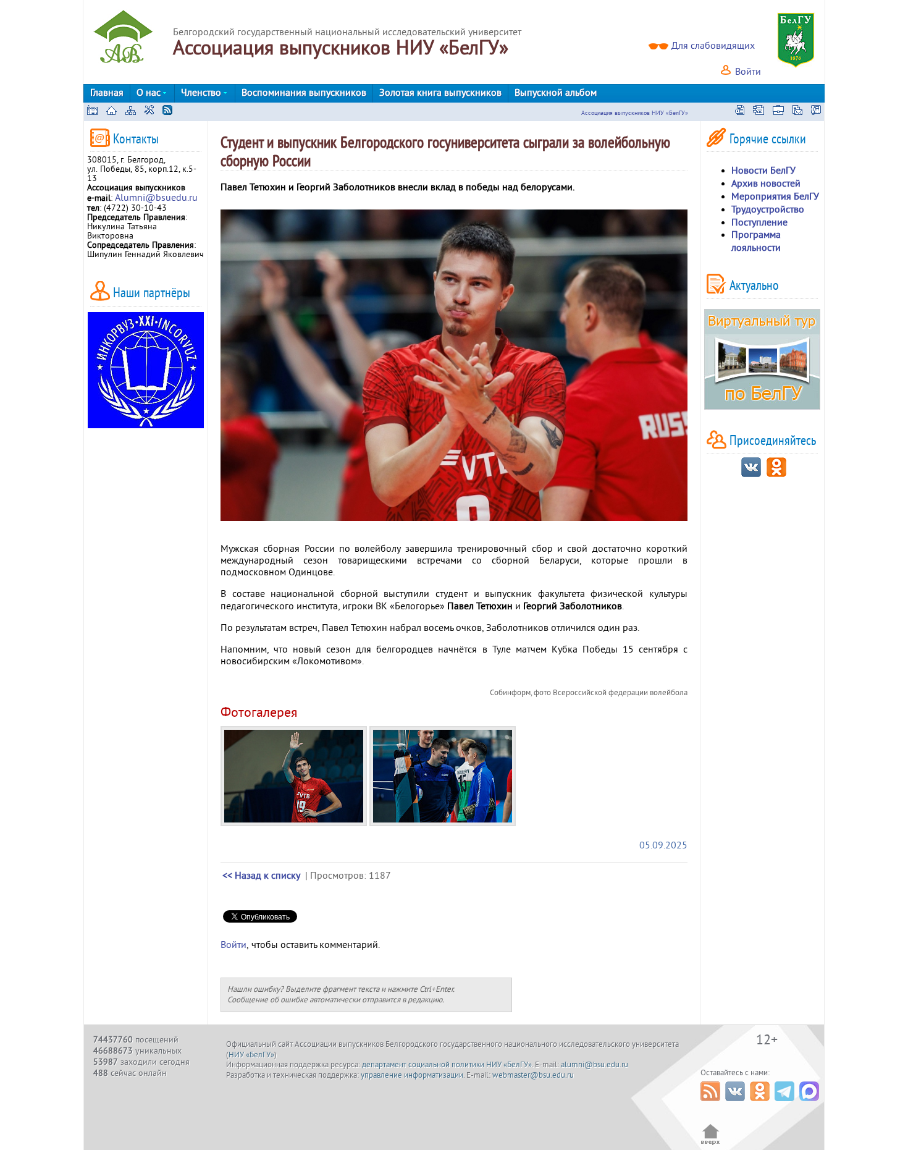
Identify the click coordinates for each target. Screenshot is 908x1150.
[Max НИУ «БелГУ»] (810, 1104)
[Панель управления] (149, 111)
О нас (150, 92)
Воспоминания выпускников (304, 92)
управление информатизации (412, 1075)
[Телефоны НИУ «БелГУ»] (816, 111)
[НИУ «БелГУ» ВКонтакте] (736, 1104)
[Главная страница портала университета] (92, 111)
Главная (107, 92)
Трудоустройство (767, 209)
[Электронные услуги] (778, 111)
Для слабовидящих (713, 45)
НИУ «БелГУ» (251, 1055)
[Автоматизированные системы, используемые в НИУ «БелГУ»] (758, 111)
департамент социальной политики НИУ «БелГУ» (447, 1064)
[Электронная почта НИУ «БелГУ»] (797, 111)
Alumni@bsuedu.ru (156, 197)
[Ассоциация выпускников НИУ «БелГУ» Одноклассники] (776, 474)
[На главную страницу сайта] (111, 111)
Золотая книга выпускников (440, 92)
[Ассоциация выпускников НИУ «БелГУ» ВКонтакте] (751, 474)
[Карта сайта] (130, 111)
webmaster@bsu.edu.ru (533, 1075)
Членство (202, 92)
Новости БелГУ (763, 170)
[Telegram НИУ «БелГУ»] (786, 1104)
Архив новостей (766, 183)
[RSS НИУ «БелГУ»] (711, 1104)
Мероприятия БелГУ (775, 196)
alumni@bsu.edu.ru (594, 1064)
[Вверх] (710, 1143)
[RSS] (167, 111)
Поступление (759, 222)
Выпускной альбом (556, 92)
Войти (747, 71)
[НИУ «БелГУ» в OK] (761, 1104)
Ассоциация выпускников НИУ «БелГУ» (634, 112)
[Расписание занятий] (739, 111)
